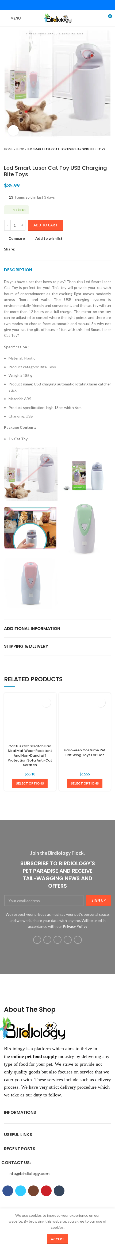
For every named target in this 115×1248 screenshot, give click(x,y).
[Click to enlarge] (13, 130)
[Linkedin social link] (64, 5)
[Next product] (108, 156)
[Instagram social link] (57, 940)
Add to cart (45, 225)
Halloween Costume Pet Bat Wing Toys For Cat (85, 752)
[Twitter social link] (50, 5)
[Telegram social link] (71, 5)
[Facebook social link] (43, 5)
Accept (57, 1239)
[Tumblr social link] (78, 940)
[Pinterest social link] (57, 5)
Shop (20, 149)
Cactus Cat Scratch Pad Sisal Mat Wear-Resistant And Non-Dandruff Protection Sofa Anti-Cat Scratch (30, 755)
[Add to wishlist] (46, 702)
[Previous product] (97, 156)
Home (8, 149)
